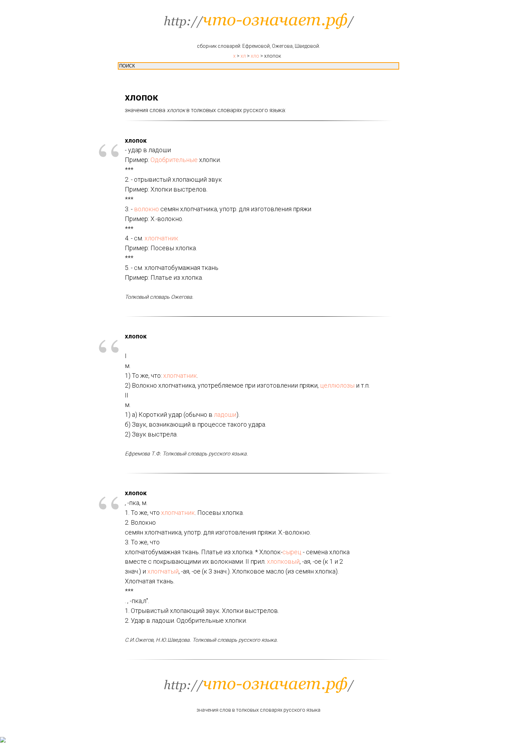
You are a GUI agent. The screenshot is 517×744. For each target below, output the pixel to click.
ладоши (225, 414)
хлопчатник (161, 238)
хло (255, 56)
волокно (146, 209)
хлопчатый (163, 571)
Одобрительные (174, 159)
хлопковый (283, 561)
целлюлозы (337, 385)
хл (243, 56)
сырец (291, 552)
